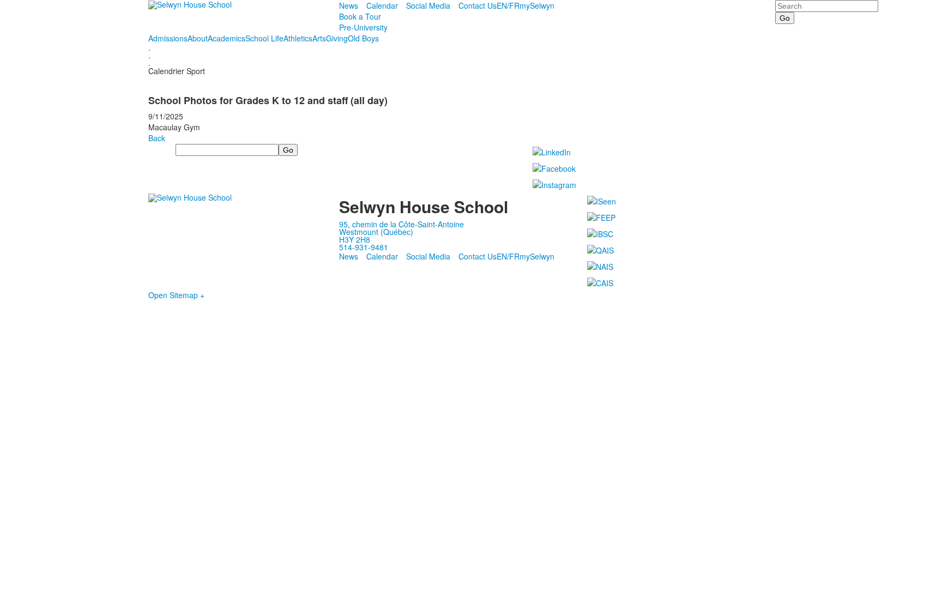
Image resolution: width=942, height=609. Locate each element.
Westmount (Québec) (376, 231)
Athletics (297, 38)
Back (156, 137)
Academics (226, 38)
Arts (319, 38)
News (348, 5)
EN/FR (508, 5)
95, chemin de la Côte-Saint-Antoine (401, 224)
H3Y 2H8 (354, 239)
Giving (337, 38)
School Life (264, 38)
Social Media (428, 5)
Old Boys (363, 38)
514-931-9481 (363, 247)
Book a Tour (360, 16)
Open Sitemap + (176, 295)
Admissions (168, 38)
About (198, 38)
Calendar (382, 5)
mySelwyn (537, 5)
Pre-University (363, 27)
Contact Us (477, 5)
